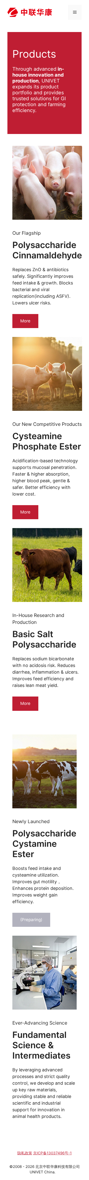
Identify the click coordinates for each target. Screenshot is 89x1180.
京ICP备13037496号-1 (52, 1153)
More (25, 320)
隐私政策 (24, 1153)
